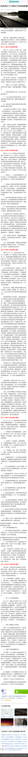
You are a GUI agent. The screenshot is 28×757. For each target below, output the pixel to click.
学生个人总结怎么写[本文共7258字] (13, 749)
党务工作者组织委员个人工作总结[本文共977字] (16, 748)
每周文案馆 (11, 755)
